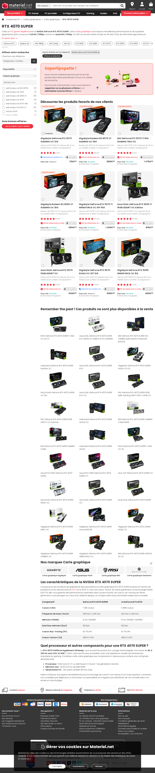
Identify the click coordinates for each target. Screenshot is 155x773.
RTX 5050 (134, 43)
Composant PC (13, 19)
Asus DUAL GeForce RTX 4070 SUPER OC (95, 501)
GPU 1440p (53, 43)
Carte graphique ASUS (82, 575)
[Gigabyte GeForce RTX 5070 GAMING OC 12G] (58, 120)
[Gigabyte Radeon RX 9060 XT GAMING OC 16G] (58, 186)
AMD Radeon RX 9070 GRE (21, 103)
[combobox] (43, 5)
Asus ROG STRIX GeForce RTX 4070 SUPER (56, 474)
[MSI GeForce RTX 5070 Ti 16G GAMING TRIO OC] (135, 120)
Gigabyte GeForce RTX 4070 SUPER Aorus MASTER (95, 528)
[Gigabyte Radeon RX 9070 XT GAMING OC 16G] (97, 120)
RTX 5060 (120, 43)
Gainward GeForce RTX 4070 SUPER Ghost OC (95, 421)
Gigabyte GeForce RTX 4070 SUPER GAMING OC (57, 555)
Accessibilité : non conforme (130, 733)
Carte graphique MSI (111, 575)
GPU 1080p (39, 43)
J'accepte (57, 766)
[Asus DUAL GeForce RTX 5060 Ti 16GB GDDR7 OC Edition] (135, 186)
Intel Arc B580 (21, 115)
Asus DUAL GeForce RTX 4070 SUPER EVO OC (95, 394)
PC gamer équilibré (20, 31)
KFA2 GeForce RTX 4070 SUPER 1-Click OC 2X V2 (57, 337)
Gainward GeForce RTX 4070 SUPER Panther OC (57, 367)
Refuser (99, 766)
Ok (34, 61)
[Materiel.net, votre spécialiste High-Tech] (17, 5)
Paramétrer (78, 766)
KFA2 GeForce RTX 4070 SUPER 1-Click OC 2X (135, 447)
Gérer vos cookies (126, 731)
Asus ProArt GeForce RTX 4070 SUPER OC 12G (57, 394)
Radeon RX (24, 43)
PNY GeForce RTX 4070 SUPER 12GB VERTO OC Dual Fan (56, 421)
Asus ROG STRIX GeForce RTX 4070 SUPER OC (95, 474)
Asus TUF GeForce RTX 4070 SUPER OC (135, 473)
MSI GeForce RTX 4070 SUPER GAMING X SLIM (58, 447)
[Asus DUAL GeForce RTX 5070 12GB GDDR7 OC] (58, 252)
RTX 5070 (107, 43)
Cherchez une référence (13, 56)
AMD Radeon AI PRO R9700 (21, 88)
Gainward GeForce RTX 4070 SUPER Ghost (95, 447)
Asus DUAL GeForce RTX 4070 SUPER (134, 499)
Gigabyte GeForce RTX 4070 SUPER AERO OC (57, 528)
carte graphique (83, 31)
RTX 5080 (93, 43)
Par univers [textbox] (43, 5)
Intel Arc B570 (21, 111)
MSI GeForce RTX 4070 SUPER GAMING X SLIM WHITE (135, 421)
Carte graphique (52, 19)
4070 (74, 589)
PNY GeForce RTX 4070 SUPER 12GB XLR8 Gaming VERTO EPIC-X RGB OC (134, 394)
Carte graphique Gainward (139, 575)
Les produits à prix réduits (17, 126)
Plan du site (123, 716)
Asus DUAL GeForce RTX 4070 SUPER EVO (95, 367)
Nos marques (124, 718)
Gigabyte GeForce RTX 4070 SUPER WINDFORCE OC (95, 555)
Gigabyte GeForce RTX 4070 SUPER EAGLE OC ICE (134, 367)
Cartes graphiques (32, 19)
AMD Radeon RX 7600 (21, 92)
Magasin (132, 9)
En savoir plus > (25, 758)
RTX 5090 (80, 43)
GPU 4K (67, 43)
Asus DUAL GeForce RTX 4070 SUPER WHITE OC (57, 501)
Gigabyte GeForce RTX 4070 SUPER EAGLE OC (134, 528)
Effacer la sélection (52, 56)
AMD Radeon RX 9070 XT (21, 107)
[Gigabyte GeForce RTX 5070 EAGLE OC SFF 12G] (97, 252)
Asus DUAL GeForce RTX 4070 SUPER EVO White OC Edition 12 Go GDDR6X (96, 337)
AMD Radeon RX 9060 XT (21, 96)
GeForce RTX (9, 43)
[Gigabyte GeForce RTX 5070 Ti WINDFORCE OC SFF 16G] (97, 186)
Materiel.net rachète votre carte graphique (54, 157)
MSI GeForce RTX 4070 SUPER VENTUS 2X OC (135, 555)
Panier (151, 9)
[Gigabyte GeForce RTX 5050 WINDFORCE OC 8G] (135, 252)
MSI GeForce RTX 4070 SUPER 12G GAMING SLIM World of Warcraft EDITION (133, 338)
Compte (142, 9)
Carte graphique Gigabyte (54, 575)
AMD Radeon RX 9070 (21, 99)
